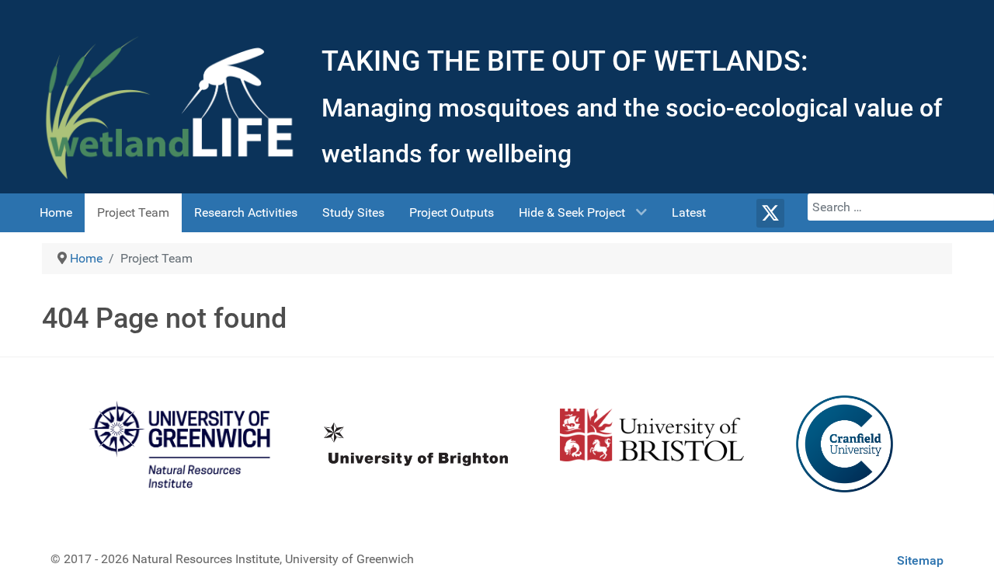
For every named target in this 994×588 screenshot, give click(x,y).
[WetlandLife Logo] (170, 107)
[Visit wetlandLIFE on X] (770, 213)
